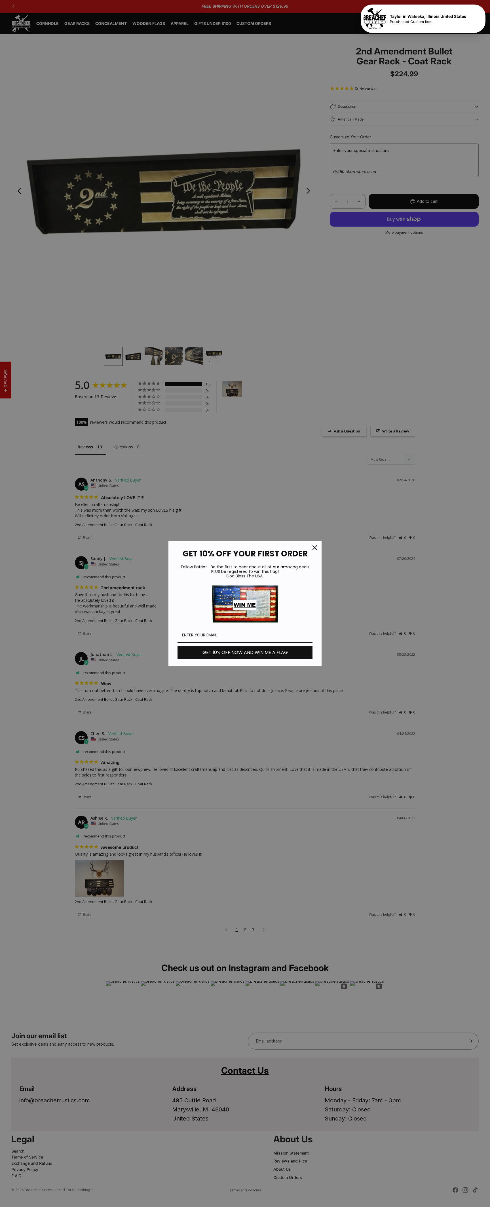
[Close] (315, 547)
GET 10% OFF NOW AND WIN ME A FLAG (245, 652)
